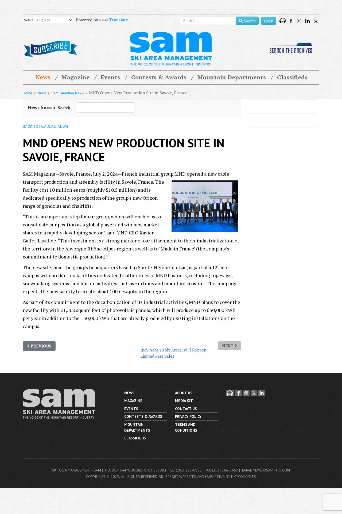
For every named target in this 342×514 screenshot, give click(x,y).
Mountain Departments (231, 77)
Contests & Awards (158, 77)
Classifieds (292, 77)
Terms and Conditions (186, 427)
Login (268, 21)
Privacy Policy (188, 416)
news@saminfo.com (271, 470)
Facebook (291, 21)
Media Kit (184, 400)
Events (110, 77)
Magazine (75, 77)
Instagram (299, 21)
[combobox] (208, 21)
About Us (183, 393)
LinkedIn (307, 21)
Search (249, 21)
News (43, 77)
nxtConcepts (243, 476)
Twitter (315, 21)
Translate (118, 20)
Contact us (186, 408)
